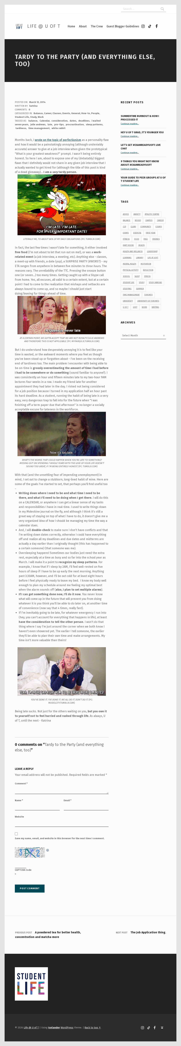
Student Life (22, 117)
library (139, 258)
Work (40, 117)
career (160, 220)
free (146, 239)
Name (19, 800)
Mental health (129, 264)
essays (159, 226)
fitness (126, 239)
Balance (38, 113)
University (128, 301)
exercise (137, 233)
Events (66, 113)
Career (47, 113)
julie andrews (37, 124)
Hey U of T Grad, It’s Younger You (142, 132)
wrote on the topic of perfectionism (58, 140)
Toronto (148, 295)
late (50, 124)
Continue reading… (130, 123)
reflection (148, 270)
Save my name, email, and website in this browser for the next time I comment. (59, 838)
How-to (85, 113)
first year (150, 233)
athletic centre (152, 214)
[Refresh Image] (48, 849)
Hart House (128, 245)
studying (127, 289)
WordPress (67, 1027)
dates (73, 120)
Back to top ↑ (92, 1027)
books (138, 220)
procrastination (75, 124)
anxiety (136, 214)
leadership (152, 251)
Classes (56, 113)
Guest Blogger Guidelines (123, 26)
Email (67, 800)
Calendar (44, 120)
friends (156, 239)
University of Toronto (148, 301)
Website (19, 816)
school (126, 276)
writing (155, 307)
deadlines (83, 120)
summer (140, 289)
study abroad (155, 282)
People (95, 113)
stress (147, 276)
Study (33, 117)
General (75, 113)
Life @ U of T (43, 26)
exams (126, 233)
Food (136, 239)
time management (38, 128)
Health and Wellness (132, 251)
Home (71, 26)
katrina (33, 105)
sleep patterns (94, 124)
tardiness (20, 128)
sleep (137, 276)
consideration (59, 120)
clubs (133, 226)
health (141, 245)
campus (148, 220)
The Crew (97, 26)
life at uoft (153, 258)
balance (32, 120)
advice (126, 214)
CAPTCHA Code (23, 870)
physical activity (130, 270)
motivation (146, 264)
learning (127, 258)
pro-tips (59, 124)
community (145, 226)
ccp (124, 226)
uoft (135, 307)
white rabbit (58, 128)
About (83, 26)
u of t (125, 307)
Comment (21, 783)
